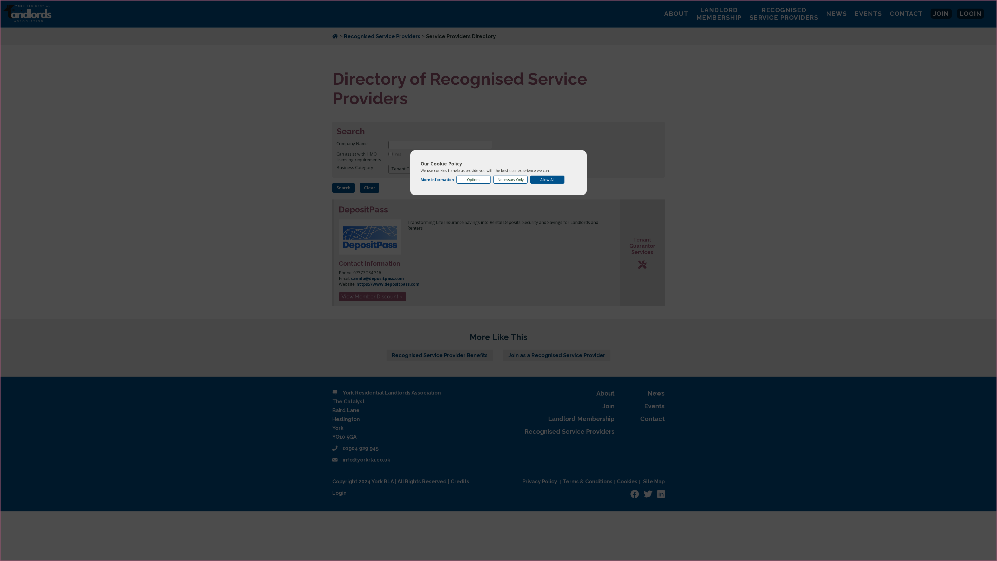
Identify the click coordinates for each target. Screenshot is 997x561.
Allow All (547, 179)
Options (473, 179)
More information (437, 179)
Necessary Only (510, 179)
